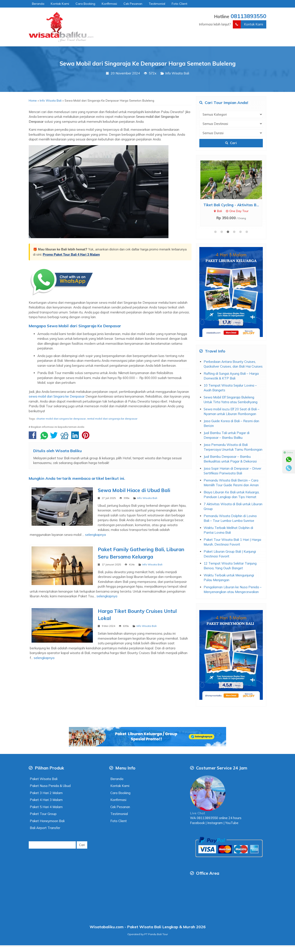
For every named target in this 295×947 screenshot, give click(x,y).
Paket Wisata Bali (43, 779)
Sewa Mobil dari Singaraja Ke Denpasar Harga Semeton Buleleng (148, 63)
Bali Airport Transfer (45, 828)
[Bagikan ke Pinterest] (87, 437)
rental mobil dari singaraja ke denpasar (112, 418)
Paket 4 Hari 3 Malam (46, 800)
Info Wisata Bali (177, 73)
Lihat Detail (235, 179)
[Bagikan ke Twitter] (55, 437)
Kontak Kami (60, 4)
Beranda (38, 4)
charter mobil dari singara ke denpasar (61, 418)
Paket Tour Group (43, 814)
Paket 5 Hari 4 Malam (46, 807)
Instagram (214, 823)
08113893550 (248, 16)
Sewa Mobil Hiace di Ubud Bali (134, 490)
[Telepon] (288, 468)
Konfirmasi (109, 4)
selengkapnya (95, 535)
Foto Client (179, 4)
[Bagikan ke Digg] (65, 437)
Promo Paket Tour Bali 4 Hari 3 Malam (71, 254)
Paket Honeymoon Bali (47, 821)
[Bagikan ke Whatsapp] (44, 437)
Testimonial (157, 4)
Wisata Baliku (68, 450)
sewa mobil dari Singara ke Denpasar (57, 396)
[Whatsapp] (288, 459)
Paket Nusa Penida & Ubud (50, 786)
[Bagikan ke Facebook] (33, 437)
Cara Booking (85, 4)
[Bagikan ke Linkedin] (76, 437)
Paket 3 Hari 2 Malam (46, 793)
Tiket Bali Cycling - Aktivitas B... (231, 205)
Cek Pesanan (133, 4)
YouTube (231, 823)
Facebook (197, 823)
